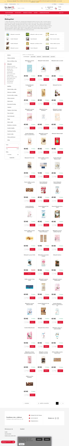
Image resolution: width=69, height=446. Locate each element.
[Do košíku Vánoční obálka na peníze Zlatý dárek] (32, 249)
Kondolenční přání (10, 82)
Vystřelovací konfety (11, 131)
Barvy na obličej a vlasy (12, 61)
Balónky (9, 55)
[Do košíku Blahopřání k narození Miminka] (32, 79)
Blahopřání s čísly (9, 69)
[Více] (61, 12)
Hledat (42, 8)
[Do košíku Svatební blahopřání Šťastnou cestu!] (60, 176)
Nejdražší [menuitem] (39, 56)
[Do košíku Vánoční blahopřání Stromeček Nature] (60, 201)
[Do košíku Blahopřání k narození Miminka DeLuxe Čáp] (60, 128)
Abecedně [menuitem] (53, 56)
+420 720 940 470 (50, 8)
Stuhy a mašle (10, 122)
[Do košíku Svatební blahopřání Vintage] (32, 103)
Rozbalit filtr (12, 157)
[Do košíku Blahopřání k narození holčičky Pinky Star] (60, 249)
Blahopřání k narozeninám (11, 66)
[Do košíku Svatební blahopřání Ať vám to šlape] (46, 322)
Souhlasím (47, 439)
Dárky (8, 140)
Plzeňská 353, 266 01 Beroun (36, 415)
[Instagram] (58, 418)
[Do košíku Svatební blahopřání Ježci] (32, 346)
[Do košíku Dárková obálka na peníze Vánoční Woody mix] (46, 249)
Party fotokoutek (10, 116)
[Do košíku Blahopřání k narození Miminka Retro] (46, 152)
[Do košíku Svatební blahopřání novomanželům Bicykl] (32, 225)
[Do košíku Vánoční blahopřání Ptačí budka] (46, 225)
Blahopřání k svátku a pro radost (12, 67)
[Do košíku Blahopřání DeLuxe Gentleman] (46, 128)
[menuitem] (9, 12)
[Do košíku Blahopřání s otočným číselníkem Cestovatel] (46, 370)
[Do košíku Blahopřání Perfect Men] (32, 176)
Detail (29, 273)
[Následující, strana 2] (60, 403)
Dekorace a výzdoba (11, 92)
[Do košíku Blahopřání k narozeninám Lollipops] (46, 273)
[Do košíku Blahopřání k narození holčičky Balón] (60, 298)
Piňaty (8, 119)
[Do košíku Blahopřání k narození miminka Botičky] (46, 298)
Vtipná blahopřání (10, 72)
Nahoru (27, 403)
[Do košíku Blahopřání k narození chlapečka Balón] (32, 322)
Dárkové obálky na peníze (11, 78)
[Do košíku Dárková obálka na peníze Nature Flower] (60, 370)
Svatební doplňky (10, 128)
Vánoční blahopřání (10, 81)
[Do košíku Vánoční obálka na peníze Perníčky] (32, 201)
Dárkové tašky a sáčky (11, 89)
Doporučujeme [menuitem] (26, 56)
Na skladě (13, 154)
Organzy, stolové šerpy (12, 110)
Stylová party (10, 101)
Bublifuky (9, 86)
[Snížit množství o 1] (25, 79)
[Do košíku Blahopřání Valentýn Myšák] (60, 152)
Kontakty (6, 4)
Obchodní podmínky (12, 4)
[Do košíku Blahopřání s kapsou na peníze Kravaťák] (60, 346)
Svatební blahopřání (10, 70)
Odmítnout (39, 439)
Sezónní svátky (10, 134)
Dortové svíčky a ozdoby (12, 95)
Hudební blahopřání (10, 75)
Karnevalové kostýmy (11, 104)
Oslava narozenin (10, 98)
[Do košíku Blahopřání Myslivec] (60, 273)
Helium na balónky (11, 58)
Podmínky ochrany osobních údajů (10, 435)
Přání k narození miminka (11, 73)
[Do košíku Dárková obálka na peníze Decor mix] (46, 176)
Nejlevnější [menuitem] (33, 56)
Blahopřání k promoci (10, 79)
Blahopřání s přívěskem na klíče (12, 76)
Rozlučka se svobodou (11, 125)
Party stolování (10, 113)
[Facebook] (55, 418)
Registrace (61, 4)
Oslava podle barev (11, 137)
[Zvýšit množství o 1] (28, 79)
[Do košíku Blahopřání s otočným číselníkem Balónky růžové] (32, 370)
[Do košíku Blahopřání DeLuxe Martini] (46, 346)
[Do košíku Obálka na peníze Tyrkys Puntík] (32, 298)
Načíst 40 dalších (44, 403)
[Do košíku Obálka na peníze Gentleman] (32, 395)
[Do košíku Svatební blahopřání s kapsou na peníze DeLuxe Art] (60, 322)
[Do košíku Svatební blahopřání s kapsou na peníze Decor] (32, 152)
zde (25, 441)
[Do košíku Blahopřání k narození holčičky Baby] (32, 128)
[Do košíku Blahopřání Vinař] (46, 103)
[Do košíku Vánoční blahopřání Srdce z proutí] (60, 225)
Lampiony (9, 107)
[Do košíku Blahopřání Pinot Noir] (60, 103)
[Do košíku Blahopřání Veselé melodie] (46, 79)
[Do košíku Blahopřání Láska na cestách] (60, 79)
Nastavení (22, 444)
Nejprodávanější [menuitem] (45, 56)
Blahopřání (9, 64)
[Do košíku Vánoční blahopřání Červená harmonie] (46, 201)
